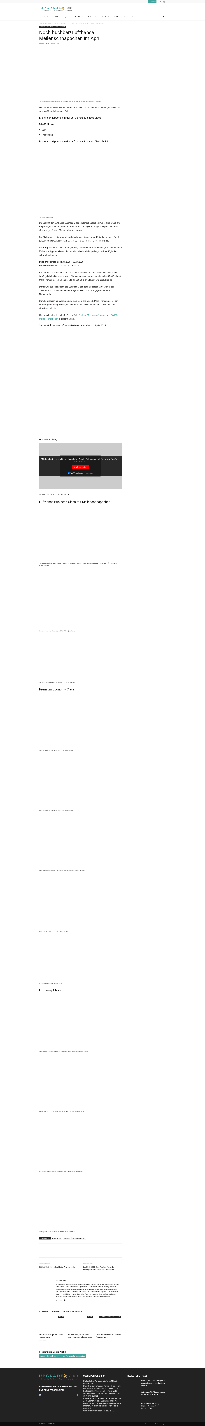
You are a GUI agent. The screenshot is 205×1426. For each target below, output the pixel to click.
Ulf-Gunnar (45, 43)
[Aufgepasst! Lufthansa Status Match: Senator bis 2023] (133, 1395)
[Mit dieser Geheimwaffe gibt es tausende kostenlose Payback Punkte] (133, 1384)
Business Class (56, 1238)
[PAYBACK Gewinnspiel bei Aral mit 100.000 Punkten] (52, 1324)
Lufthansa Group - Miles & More (55, 23)
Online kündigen (160, 1424)
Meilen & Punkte (78, 17)
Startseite (62, 26)
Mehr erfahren (80, 461)
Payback (66, 17)
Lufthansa (67, 1238)
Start (40, 23)
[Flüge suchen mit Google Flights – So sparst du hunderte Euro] (133, 1406)
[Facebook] (160, 1)
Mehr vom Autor (72, 1311)
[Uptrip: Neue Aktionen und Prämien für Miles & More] (109, 1324)
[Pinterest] (52, 48)
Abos (96, 17)
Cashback (117, 17)
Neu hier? (44, 17)
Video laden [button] (81, 467)
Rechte (90, 1316)
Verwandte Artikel (50, 1311)
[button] (163, 17)
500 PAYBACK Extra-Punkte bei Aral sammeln (57, 1267)
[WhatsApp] (58, 48)
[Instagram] (164, 1)
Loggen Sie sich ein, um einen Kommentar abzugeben (62, 1356)
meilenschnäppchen (78, 1238)
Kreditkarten (106, 17)
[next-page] (44, 1341)
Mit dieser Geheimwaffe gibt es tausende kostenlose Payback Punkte (153, 1383)
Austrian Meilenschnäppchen (92, 314)
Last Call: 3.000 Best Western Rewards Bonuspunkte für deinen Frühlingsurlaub (98, 1268)
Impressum (138, 1424)
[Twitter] (47, 48)
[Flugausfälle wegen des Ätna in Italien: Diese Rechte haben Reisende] (80, 1324)
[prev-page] (40, 1341)
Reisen (126, 17)
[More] (63, 48)
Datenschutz (149, 1424)
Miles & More (55, 17)
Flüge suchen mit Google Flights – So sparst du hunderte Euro (150, 1406)
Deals (89, 17)
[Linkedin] (66, 1300)
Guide (134, 17)
